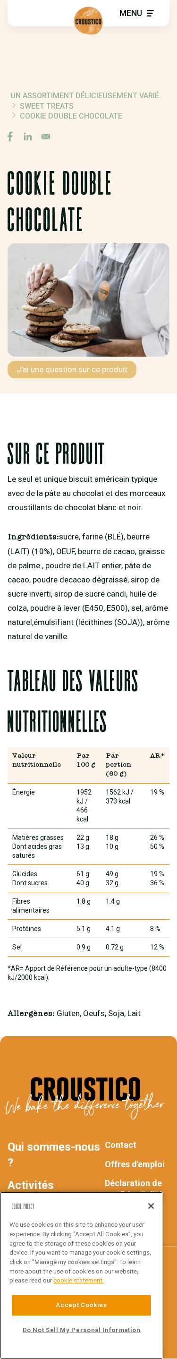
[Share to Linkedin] (28, 136)
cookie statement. (78, 1280)
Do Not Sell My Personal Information (82, 1329)
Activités (31, 1185)
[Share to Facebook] (10, 136)
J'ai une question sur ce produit (72, 369)
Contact (120, 1145)
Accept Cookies (81, 1304)
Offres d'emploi (135, 1164)
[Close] (151, 1206)
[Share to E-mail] (46, 136)
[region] (81, 1275)
